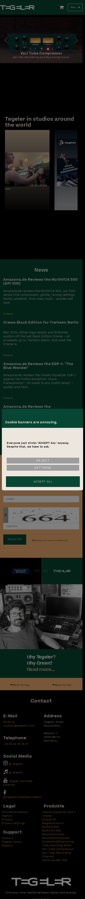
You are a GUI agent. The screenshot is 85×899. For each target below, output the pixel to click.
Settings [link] (42, 468)
